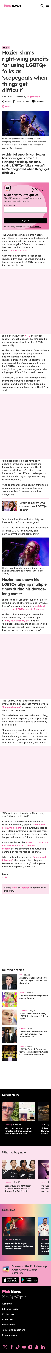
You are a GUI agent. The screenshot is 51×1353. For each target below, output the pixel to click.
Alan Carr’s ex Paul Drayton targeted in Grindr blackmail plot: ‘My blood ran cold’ (18, 1131)
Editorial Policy (10, 1308)
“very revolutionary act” (17, 620)
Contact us (8, 1314)
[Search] (42, 5)
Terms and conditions (13, 1329)
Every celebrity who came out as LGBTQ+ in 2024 (33, 506)
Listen (7, 106)
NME (27, 335)
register (25, 887)
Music (5, 47)
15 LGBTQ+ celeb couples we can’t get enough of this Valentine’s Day (33, 1034)
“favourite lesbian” (18, 250)
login (14, 887)
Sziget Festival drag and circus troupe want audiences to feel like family (19, 1246)
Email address (13, 205)
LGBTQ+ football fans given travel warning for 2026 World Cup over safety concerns (33, 1052)
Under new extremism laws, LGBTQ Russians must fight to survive (33, 1016)
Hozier (5, 877)
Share (7, 101)
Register (26, 220)
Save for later (23, 101)
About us (7, 1303)
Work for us (8, 1324)
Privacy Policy (35, 226)
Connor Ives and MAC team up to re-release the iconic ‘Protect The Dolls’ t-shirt (18, 1188)
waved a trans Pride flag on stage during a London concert (25, 845)
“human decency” (11, 707)
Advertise (7, 1319)
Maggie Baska (33, 96)
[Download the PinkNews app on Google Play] (29, 1280)
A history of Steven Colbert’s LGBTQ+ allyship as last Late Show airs (33, 980)
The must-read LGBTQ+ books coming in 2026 (33, 996)
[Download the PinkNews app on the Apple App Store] (10, 1280)
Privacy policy (9, 1335)
